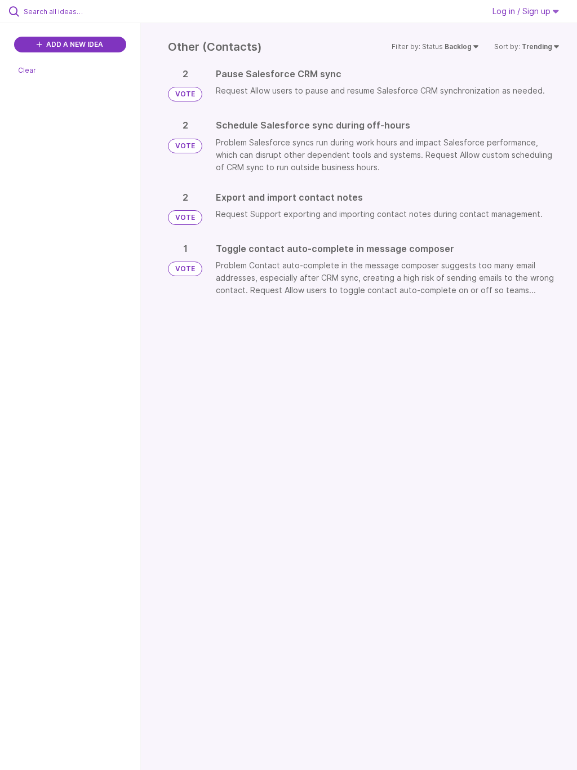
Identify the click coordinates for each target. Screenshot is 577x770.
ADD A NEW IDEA (74, 44)
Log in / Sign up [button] (522, 11)
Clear (27, 70)
